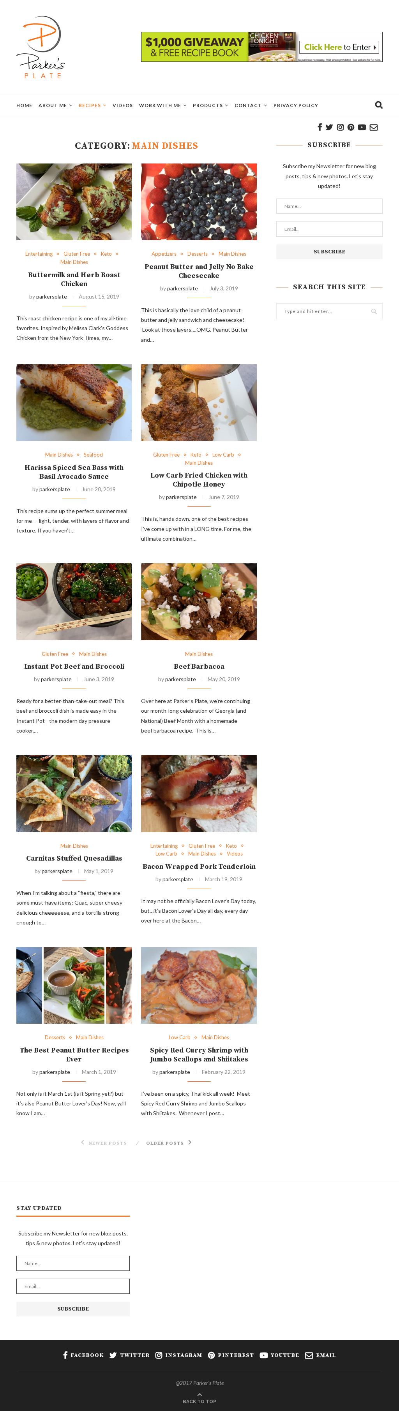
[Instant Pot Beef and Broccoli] (74, 601)
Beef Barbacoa (199, 666)
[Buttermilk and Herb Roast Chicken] (74, 202)
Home (24, 105)
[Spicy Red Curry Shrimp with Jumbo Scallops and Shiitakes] (198, 985)
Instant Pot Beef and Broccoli (74, 666)
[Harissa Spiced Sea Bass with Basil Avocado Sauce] (74, 402)
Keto (106, 254)
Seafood (93, 455)
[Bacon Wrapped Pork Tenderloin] (198, 793)
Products (208, 105)
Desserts (197, 254)
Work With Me (160, 105)
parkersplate (51, 296)
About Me (53, 105)
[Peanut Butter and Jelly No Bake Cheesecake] (198, 202)
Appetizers (164, 254)
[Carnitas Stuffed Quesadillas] (74, 793)
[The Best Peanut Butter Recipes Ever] (74, 985)
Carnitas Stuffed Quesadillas (74, 858)
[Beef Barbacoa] (198, 601)
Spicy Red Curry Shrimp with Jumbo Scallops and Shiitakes (199, 1055)
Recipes (90, 105)
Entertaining (39, 254)
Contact (248, 105)
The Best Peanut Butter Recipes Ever (74, 1055)
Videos (123, 105)
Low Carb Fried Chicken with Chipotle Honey (198, 480)
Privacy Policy (296, 105)
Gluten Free (77, 254)
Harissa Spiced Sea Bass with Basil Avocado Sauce (74, 472)
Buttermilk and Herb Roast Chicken (74, 279)
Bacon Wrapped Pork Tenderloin (199, 866)
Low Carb (223, 455)
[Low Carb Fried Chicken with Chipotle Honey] (198, 402)
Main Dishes (74, 262)
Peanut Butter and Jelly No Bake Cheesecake (199, 271)
